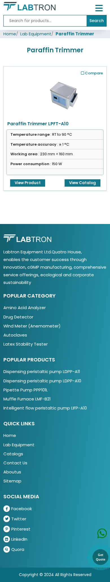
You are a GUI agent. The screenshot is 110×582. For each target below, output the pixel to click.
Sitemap (12, 481)
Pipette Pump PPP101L (25, 390)
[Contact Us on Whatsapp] (102, 525)
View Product (28, 183)
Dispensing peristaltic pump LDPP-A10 (42, 381)
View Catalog (82, 183)
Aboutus (12, 472)
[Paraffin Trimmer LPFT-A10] (64, 93)
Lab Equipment (35, 34)
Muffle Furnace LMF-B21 (26, 399)
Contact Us (15, 463)
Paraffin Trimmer (75, 34)
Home (9, 34)
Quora (17, 549)
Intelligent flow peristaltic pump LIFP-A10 (45, 408)
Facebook (21, 509)
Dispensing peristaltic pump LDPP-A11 (41, 371)
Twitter (18, 519)
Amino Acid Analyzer (24, 308)
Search (96, 20)
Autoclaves (15, 335)
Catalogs (13, 454)
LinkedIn (19, 539)
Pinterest (20, 529)
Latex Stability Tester (25, 344)
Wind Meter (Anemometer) (32, 326)
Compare (94, 73)
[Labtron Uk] (29, 6)
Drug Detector (18, 317)
